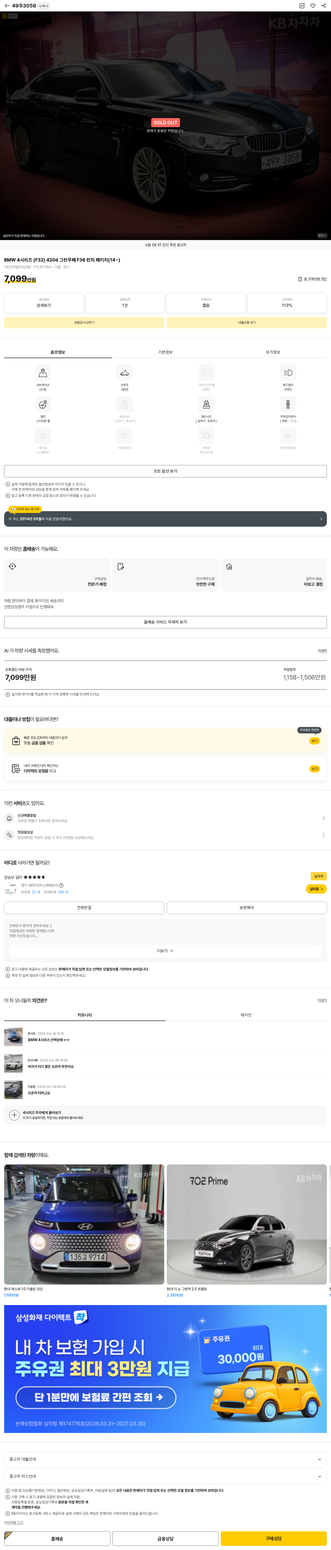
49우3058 (30, 6)
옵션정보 (58, 352)
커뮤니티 (85, 1015)
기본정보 (165, 352)
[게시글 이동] (165, 1037)
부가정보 (273, 352)
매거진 (246, 1015)
